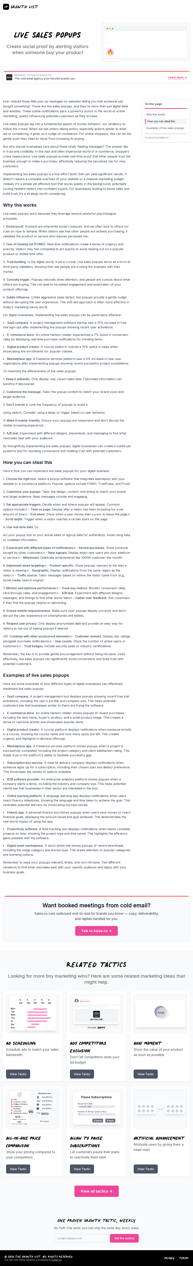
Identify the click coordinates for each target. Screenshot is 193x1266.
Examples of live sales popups (165, 128)
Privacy (169, 1258)
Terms (183, 1258)
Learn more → (177, 77)
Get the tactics (124, 1238)
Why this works (155, 114)
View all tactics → (96, 1191)
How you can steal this (161, 121)
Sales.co (164, 137)
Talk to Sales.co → (96, 931)
